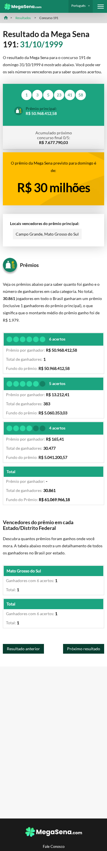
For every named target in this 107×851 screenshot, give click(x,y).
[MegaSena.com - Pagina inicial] (20, 6)
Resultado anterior (23, 648)
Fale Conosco (53, 846)
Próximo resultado (83, 648)
